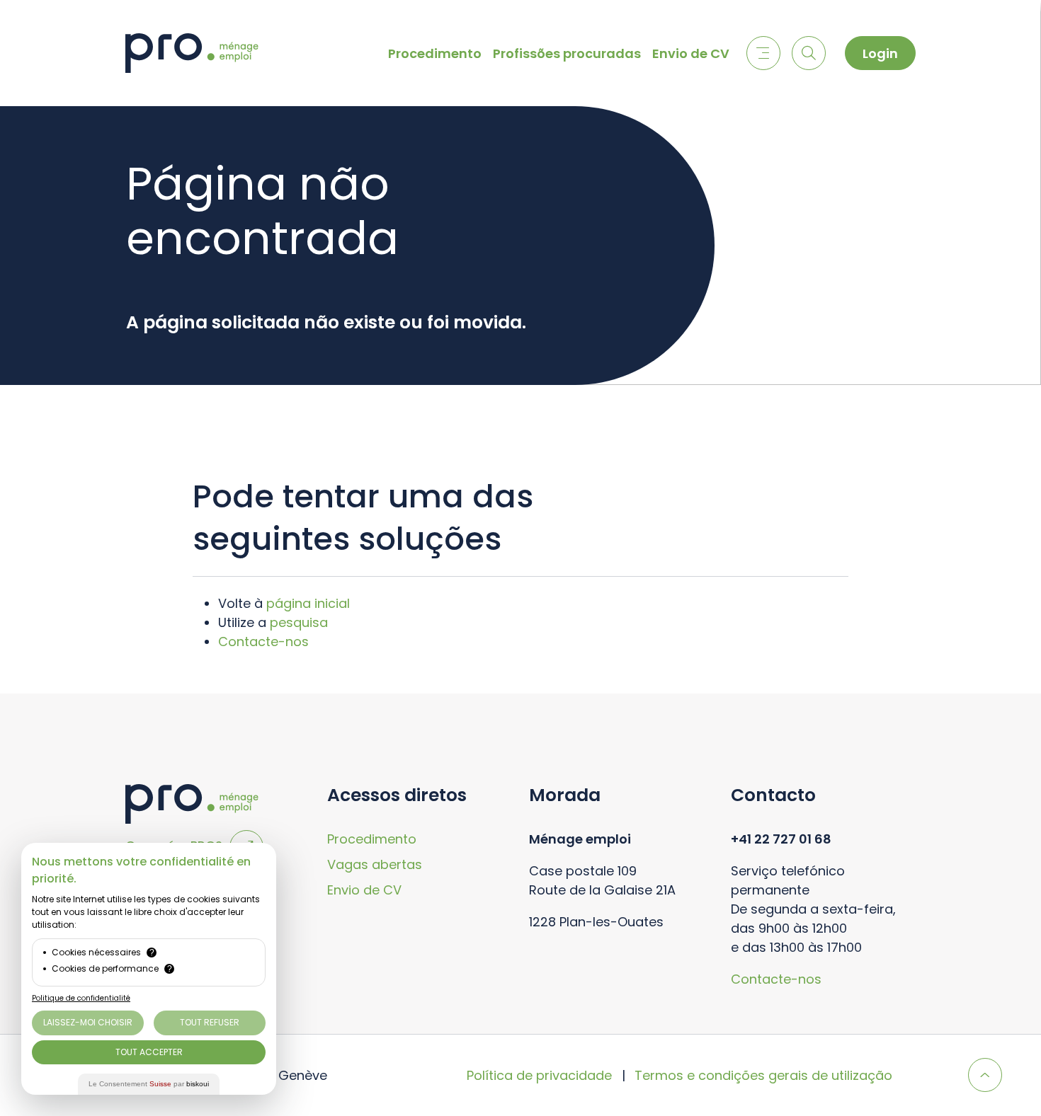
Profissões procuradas (567, 53)
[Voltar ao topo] (985, 1075)
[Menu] (763, 53)
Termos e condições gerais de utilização (763, 1075)
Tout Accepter (149, 1052)
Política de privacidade (539, 1075)
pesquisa (299, 622)
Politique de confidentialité (81, 998)
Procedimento (435, 53)
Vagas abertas (374, 864)
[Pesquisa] (809, 53)
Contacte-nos (263, 641)
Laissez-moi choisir (87, 1022)
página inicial (308, 603)
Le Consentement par (149, 1084)
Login (880, 53)
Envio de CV (690, 53)
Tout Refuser (209, 1022)
